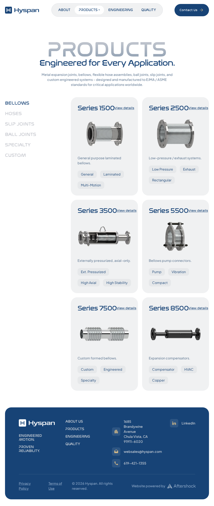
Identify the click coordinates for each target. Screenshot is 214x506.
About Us (74, 421)
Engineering (120, 10)
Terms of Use (55, 486)
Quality (148, 10)
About (64, 10)
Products (88, 10)
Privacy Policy (25, 486)
